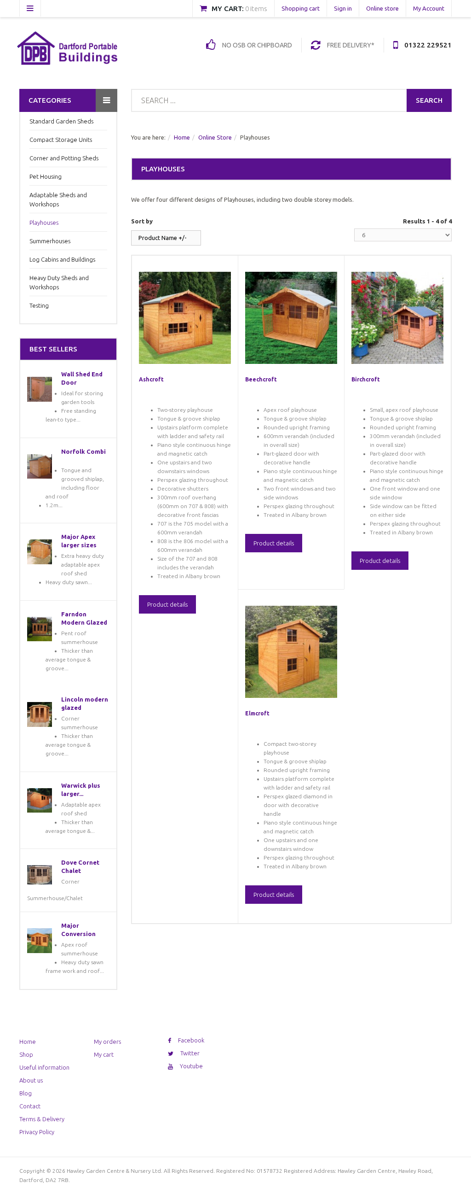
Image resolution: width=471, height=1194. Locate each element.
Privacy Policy (36, 1132)
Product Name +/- (162, 237)
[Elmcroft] (291, 652)
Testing (39, 305)
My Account (428, 8)
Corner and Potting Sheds (63, 158)
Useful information (44, 1067)
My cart (104, 1054)
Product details (167, 604)
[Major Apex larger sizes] (39, 551)
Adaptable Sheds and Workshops (58, 199)
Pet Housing (45, 176)
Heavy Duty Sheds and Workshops (59, 282)
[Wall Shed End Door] (39, 389)
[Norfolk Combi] (39, 466)
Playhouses (43, 222)
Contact (29, 1106)
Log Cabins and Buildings (62, 259)
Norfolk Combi (83, 451)
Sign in (343, 8)
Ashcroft (151, 379)
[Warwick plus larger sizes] (39, 800)
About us (31, 1080)
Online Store (215, 137)
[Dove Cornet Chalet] (39, 874)
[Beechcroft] (291, 318)
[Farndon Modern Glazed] (39, 629)
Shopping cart (300, 8)
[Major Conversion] (39, 940)
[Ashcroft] (185, 318)
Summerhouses (49, 241)
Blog (25, 1093)
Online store (382, 8)
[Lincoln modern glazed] (39, 714)
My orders (107, 1041)
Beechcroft (261, 379)
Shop (26, 1054)
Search (429, 100)
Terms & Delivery (41, 1119)
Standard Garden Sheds (61, 121)
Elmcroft (257, 713)
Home (182, 137)
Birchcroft (365, 379)
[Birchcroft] (397, 318)
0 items (256, 8)
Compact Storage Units (60, 139)
